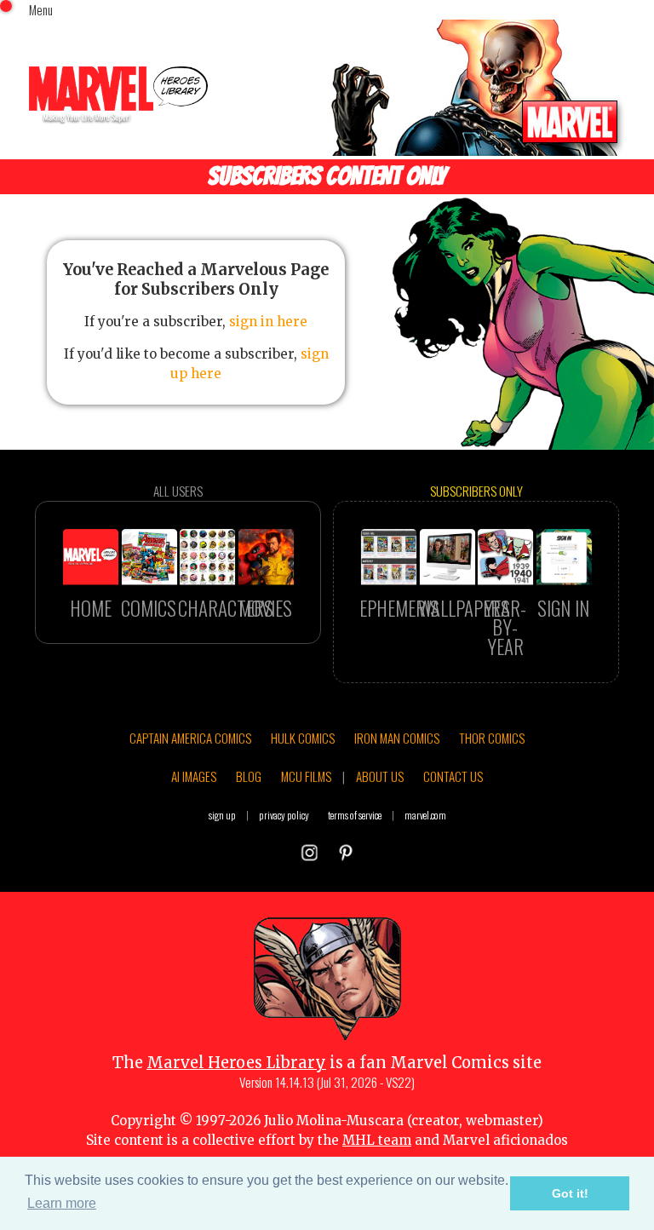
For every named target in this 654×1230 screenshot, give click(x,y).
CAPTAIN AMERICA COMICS (190, 737)
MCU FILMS (306, 776)
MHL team (376, 1140)
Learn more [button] (61, 1203)
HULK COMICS (303, 737)
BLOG (248, 776)
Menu (41, 9)
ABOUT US (380, 776)
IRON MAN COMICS (396, 737)
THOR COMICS (492, 737)
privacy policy (284, 815)
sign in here (268, 321)
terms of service (355, 815)
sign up (222, 815)
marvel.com (425, 815)
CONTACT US (453, 776)
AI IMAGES (193, 776)
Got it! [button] (570, 1193)
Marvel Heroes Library (236, 1062)
